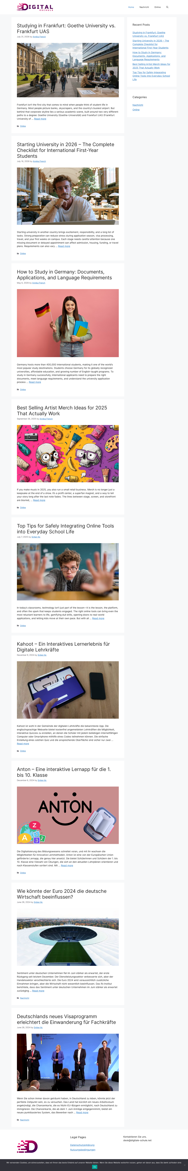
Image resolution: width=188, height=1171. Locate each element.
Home (131, 7)
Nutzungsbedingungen (82, 1149)
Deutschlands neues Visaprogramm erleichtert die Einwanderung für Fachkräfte (66, 1019)
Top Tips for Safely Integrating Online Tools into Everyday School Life (65, 528)
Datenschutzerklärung (82, 1145)
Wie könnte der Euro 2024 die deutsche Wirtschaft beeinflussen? (62, 894)
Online (157, 7)
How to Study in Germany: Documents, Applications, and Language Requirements (64, 274)
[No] (184, 1165)
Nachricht (144, 7)
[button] (167, 7)
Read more (40, 118)
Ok (94, 1167)
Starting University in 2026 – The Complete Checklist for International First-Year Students (65, 150)
